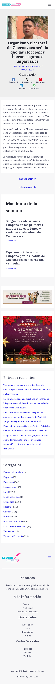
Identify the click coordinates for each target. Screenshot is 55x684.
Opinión (7, 511)
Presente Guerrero (12, 521)
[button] (50, 558)
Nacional (7, 506)
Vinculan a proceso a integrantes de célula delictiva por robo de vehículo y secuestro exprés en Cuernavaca (27, 389)
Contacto (27, 604)
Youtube (27, 656)
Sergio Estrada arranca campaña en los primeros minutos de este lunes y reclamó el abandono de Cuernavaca (24, 228)
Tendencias (8, 531)
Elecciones (19, 66)
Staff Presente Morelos (15, 526)
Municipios (8, 501)
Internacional (9, 487)
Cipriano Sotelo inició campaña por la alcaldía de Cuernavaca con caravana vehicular (25, 257)
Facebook (27, 648)
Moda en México (11, 497)
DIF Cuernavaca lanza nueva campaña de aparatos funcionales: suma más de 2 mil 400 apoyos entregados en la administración (24, 417)
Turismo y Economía (13, 536)
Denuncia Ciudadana (13, 472)
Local (6, 492)
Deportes (8, 477)
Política (7, 516)
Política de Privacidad (27, 611)
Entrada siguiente (27, 186)
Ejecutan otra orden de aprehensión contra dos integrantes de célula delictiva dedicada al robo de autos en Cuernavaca (26, 403)
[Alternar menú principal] (49, 5)
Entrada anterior (27, 178)
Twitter (27, 652)
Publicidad (27, 608)
